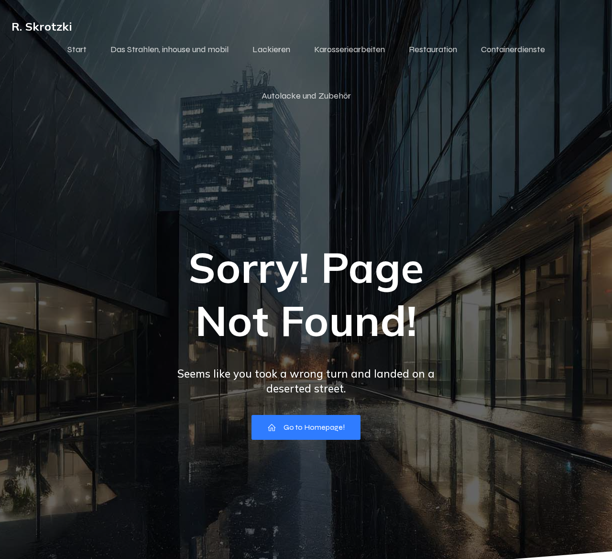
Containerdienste (513, 49)
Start (77, 49)
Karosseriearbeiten (349, 49)
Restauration (433, 49)
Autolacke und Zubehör (306, 95)
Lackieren (271, 49)
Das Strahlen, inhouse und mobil (169, 49)
